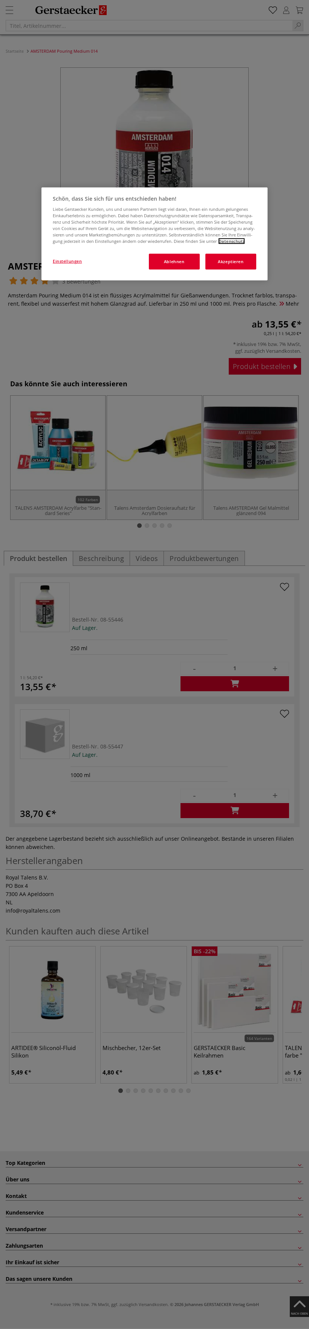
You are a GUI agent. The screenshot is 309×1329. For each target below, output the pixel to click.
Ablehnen (174, 261)
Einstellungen (67, 261)
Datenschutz (232, 241)
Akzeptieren (230, 261)
